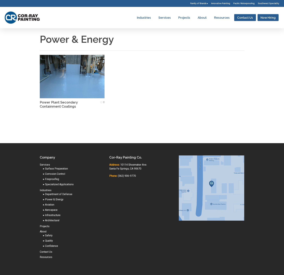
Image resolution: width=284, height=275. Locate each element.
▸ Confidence (50, 245)
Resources (46, 257)
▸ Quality (48, 240)
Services (45, 164)
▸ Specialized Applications (58, 184)
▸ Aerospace (50, 209)
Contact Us (46, 251)
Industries (45, 190)
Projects (44, 226)
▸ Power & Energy (53, 199)
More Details (73, 74)
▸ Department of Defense (57, 194)
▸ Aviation (48, 204)
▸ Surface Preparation (55, 168)
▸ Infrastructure (51, 215)
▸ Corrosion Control (54, 173)
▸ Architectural (51, 220)
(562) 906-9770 (127, 175)
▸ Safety (48, 235)
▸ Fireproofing (51, 179)
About (43, 231)
